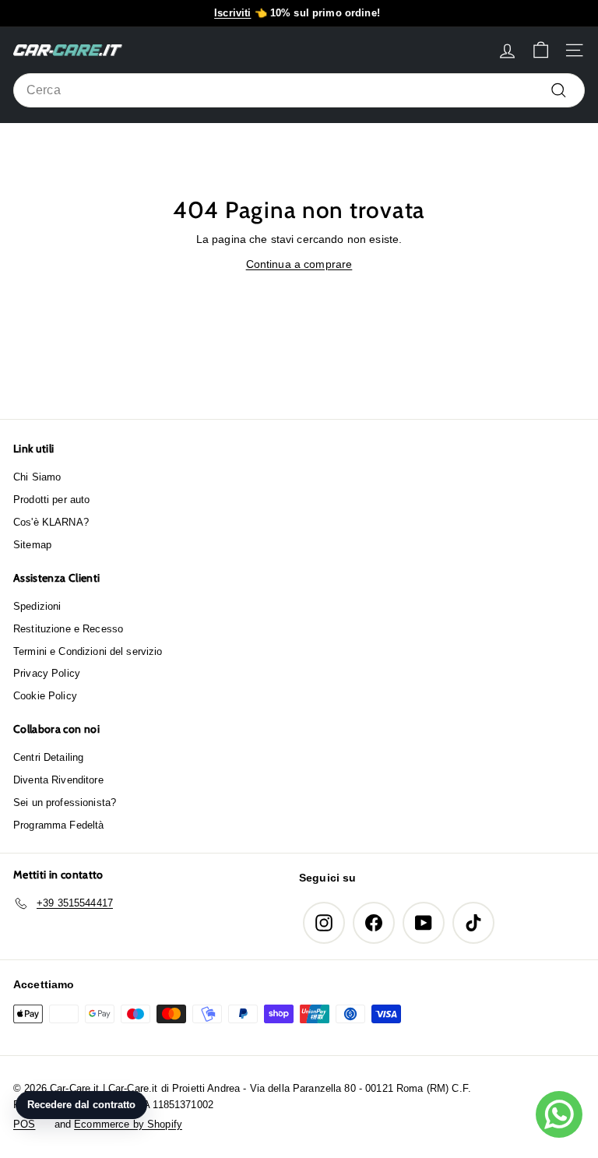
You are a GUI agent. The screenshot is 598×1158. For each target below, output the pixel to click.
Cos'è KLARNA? (51, 522)
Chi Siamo (37, 477)
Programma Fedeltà (58, 825)
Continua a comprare (299, 264)
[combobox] (299, 90)
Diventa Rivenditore (58, 780)
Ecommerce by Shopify (128, 1124)
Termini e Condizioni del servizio (88, 651)
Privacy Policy (46, 673)
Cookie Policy (45, 696)
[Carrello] (540, 50)
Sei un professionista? (64, 802)
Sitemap (32, 545)
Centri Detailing (48, 757)
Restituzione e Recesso (68, 629)
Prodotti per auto (51, 499)
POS (24, 1124)
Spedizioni (37, 606)
